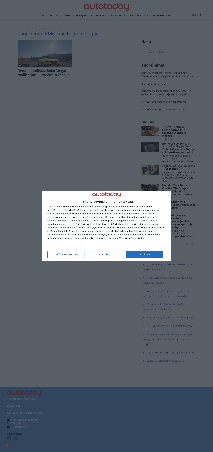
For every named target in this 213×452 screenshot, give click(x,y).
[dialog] (106, 226)
